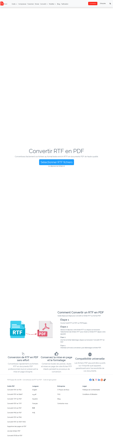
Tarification (64, 4)
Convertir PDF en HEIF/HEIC (16, 422)
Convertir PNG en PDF (14, 412)
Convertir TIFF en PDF (14, 399)
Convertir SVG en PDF (14, 408)
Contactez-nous (62, 403)
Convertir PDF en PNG (14, 417)
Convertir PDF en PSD (14, 390)
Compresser (22, 4)
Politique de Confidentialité (91, 390)
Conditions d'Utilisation (89, 394)
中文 (33, 412)
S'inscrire (103, 3)
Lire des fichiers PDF (13, 431)
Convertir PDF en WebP (15, 394)
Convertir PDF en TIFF (14, 403)
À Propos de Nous (63, 390)
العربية (34, 394)
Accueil (10, 3)
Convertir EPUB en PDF (14, 435)
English (34, 390)
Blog (58, 4)
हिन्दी (33, 408)
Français (35, 403)
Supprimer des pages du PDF (16, 426)
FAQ (58, 394)
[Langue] (110, 3)
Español (35, 399)
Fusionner (30, 4)
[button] (56, 162)
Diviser (37, 4)
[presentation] (56, 158)
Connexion (92, 3)
